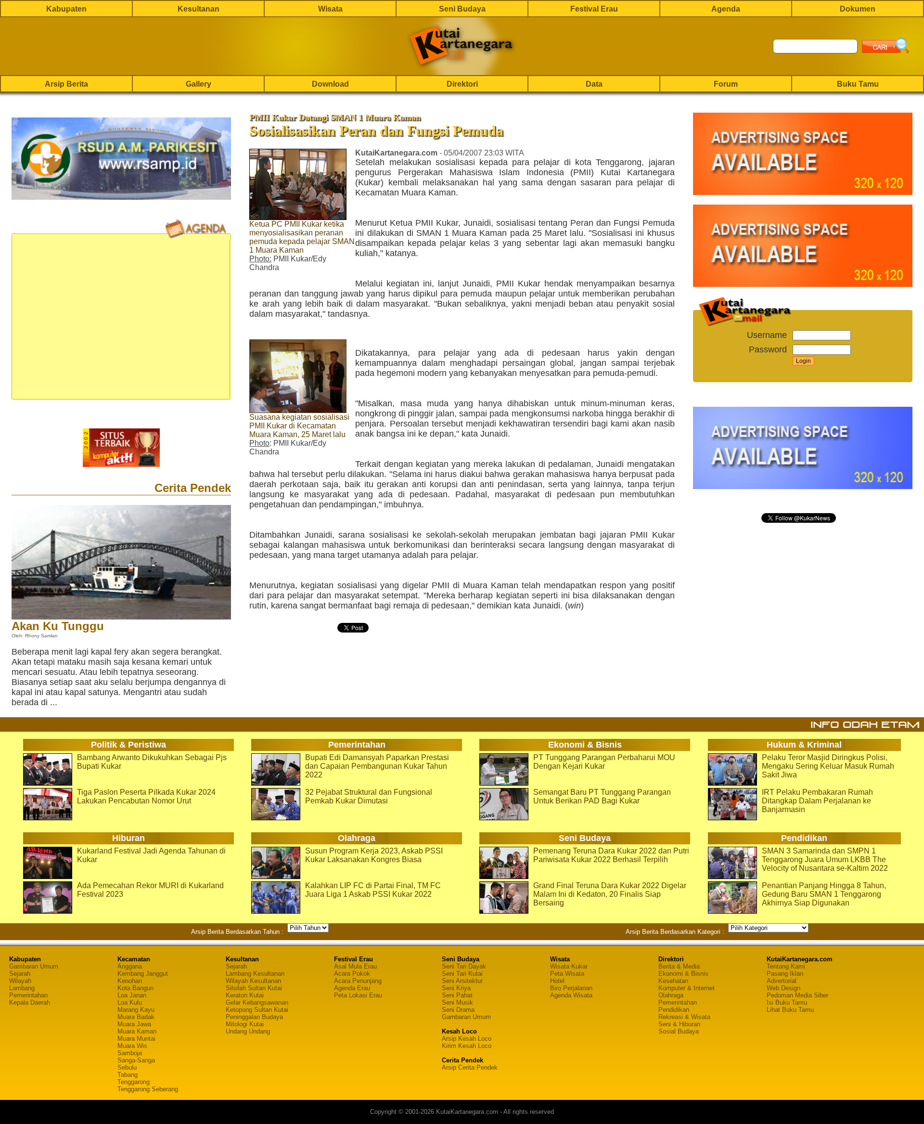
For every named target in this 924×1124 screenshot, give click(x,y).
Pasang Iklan (785, 973)
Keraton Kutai (245, 995)
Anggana (129, 966)
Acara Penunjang (358, 980)
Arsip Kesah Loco (466, 1038)
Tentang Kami (786, 966)
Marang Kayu (135, 1009)
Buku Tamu (858, 84)
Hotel (557, 980)
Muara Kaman (136, 1031)
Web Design (783, 988)
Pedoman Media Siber (797, 995)
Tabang (127, 1074)
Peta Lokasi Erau (358, 995)
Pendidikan (673, 1009)
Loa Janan (131, 995)
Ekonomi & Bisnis (683, 973)
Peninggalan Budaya (254, 1017)
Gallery (198, 84)
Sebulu (127, 1067)
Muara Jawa (134, 1024)
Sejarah (19, 973)
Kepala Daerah (29, 1002)
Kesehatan (673, 980)
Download (330, 84)
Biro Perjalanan (571, 988)
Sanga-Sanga (136, 1060)
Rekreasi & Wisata (684, 1017)
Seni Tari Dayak (464, 966)
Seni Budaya (462, 9)
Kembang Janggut (142, 973)
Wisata (330, 9)
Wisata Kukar (569, 966)
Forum (726, 84)
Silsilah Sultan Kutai (254, 988)
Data (594, 84)
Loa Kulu (129, 1002)
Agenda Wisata (571, 995)
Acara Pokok (352, 973)
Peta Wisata (567, 973)
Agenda (725, 9)
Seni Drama (458, 1009)
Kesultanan (198, 9)
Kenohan (129, 980)
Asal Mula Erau (355, 966)
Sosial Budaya (678, 1031)
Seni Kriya (456, 988)
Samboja (129, 1053)
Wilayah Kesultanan (253, 980)
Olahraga (670, 995)
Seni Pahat (457, 995)
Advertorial (781, 980)
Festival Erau (594, 9)
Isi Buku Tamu (787, 1002)
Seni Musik (457, 1002)
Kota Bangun (135, 988)
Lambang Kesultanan (255, 973)
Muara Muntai (136, 1038)
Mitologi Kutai (245, 1024)
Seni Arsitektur (462, 980)
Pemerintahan (28, 995)
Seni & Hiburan (679, 1024)
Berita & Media (679, 966)
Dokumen (857, 9)
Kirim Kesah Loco (466, 1045)
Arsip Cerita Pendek (470, 1067)
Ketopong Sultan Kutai (257, 1009)
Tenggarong (133, 1081)
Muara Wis (132, 1045)
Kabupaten (66, 9)
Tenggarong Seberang (147, 1089)
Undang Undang (248, 1031)
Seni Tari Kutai (462, 973)
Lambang (22, 988)
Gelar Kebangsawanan (257, 1002)
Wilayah (20, 980)
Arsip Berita (66, 84)
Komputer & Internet (686, 988)
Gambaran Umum (33, 966)
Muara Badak (135, 1017)
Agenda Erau (352, 988)
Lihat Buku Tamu (790, 1009)
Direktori (462, 84)
